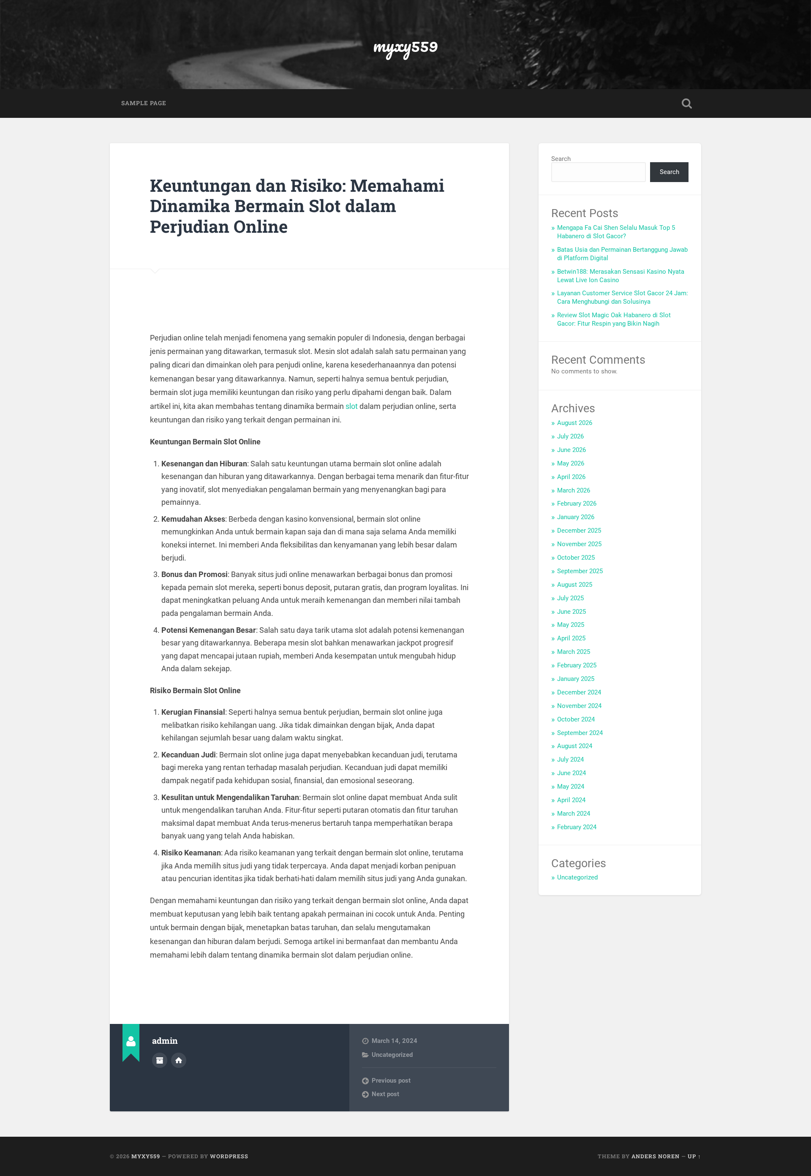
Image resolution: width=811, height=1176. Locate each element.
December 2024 (579, 692)
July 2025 (570, 598)
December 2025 (579, 530)
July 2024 (570, 759)
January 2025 (575, 679)
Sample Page (143, 103)
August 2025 (574, 584)
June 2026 (571, 450)
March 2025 (573, 652)
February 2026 (576, 503)
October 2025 (576, 557)
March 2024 (573, 813)
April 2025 (571, 638)
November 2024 (579, 706)
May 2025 (570, 625)
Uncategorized (392, 1055)
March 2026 (573, 490)
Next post (385, 1094)
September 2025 (580, 571)
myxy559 (405, 45)
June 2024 (571, 773)
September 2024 (580, 733)
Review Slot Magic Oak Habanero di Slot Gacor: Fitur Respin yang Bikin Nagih (614, 319)
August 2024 (574, 746)
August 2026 (574, 423)
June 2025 (571, 611)
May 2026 (570, 463)
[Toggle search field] (686, 103)
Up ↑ (694, 1156)
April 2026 (571, 477)
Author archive (159, 1060)
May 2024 (570, 786)
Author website (178, 1060)
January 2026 (575, 517)
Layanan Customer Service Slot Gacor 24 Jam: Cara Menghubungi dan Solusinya (622, 297)
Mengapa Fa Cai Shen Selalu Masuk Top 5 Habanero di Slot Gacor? (616, 232)
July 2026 (570, 436)
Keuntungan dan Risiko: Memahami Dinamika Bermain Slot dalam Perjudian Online (297, 205)
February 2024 (576, 827)
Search (561, 159)
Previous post (391, 1080)
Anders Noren (655, 1156)
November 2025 (579, 544)
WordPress (229, 1156)
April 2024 (571, 800)
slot (352, 406)
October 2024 (576, 719)
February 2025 (576, 665)
